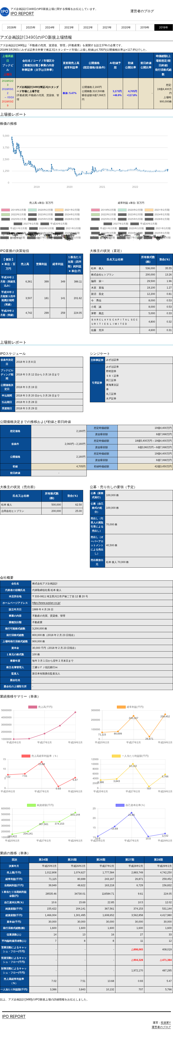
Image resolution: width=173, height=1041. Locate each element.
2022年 (88, 27)
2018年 (163, 27)
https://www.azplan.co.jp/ (46, 603)
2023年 (69, 27)
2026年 (11, 27)
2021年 (107, 27)
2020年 (126, 27)
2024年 (50, 27)
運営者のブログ (142, 11)
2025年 (30, 27)
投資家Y (166, 1022)
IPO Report (22, 13)
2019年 (144, 27)
